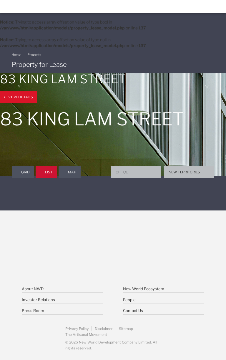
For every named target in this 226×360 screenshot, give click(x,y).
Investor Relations (38, 299)
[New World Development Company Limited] (75, 235)
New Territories (184, 172)
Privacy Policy (77, 328)
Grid (25, 172)
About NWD (33, 288)
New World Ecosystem (143, 288)
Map (72, 172)
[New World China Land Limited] (151, 235)
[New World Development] (40, 6)
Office (122, 172)
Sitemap (126, 328)
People (129, 299)
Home (16, 54)
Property (34, 54)
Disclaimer (104, 328)
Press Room (33, 310)
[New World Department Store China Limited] (113, 262)
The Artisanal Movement (86, 334)
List (49, 172)
